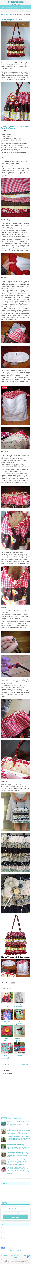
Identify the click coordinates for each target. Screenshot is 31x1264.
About (15, 1257)
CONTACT (3, 10)
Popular (4, 1118)
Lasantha (24, 1260)
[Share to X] (11, 982)
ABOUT (22, 7)
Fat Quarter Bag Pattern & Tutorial (15, 1129)
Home (3, 14)
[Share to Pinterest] (14, 982)
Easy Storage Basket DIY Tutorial (15, 1144)
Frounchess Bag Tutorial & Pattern (11, 20)
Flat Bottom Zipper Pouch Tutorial (16, 1159)
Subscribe (15, 1217)
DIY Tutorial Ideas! (15, 1)
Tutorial (12, 14)
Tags (10, 1118)
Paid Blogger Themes (22, 1261)
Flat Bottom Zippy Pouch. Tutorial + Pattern (18, 1121)
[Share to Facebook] (13, 982)
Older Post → (26, 1064)
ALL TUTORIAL (9, 7)
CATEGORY (16, 7)
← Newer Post (5, 1064)
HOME (2, 7)
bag (7, 14)
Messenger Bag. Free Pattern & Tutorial (17, 1152)
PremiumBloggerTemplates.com (10, 1261)
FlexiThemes (11, 1260)
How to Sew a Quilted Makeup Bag (16, 1167)
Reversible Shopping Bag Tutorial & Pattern (18, 1136)
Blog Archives (17, 1118)
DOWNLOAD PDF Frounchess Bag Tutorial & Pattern (14, 127)
